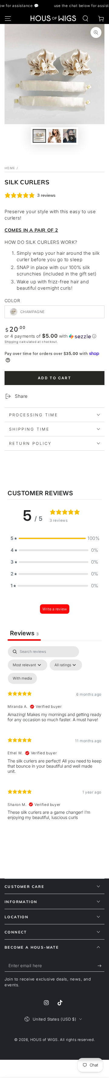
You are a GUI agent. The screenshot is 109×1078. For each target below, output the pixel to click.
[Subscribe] (100, 965)
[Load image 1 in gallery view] (39, 136)
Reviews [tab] (24, 633)
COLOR (12, 300)
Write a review (54, 609)
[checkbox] (22, 678)
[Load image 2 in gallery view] (54, 136)
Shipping (11, 341)
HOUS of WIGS (44, 1039)
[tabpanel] (54, 735)
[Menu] (8, 18)
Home (10, 168)
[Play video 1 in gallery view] (69, 136)
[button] (85, 18)
